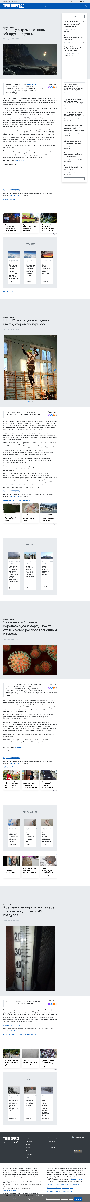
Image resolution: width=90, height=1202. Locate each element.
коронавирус (17, 767)
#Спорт (82, 42)
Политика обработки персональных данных (60, 1188)
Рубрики (38, 6)
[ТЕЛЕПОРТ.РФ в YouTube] (86, 1)
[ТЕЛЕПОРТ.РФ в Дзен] (81, 1)
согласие (30, 1195)
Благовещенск (25, 500)
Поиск (28, 1157)
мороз (15, 1034)
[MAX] (49, 87)
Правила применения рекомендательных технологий (63, 1184)
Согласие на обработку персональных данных (61, 1191)
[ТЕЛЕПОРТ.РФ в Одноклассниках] (78, 1)
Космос (6, 199)
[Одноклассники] (54, 87)
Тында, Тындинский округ (29, 1034)
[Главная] (13, 6)
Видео (28, 1144)
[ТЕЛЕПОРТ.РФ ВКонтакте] (76, 1)
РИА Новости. (20, 747)
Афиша (61, 6)
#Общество (29, 588)
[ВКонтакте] (51, 87)
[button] (28, 401)
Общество (7, 500)
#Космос (11, 281)
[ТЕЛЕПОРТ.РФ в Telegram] (74, 1)
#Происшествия (69, 55)
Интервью (29, 1141)
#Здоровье (12, 844)
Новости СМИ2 (8, 291)
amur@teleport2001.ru (9, 1190)
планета (13, 199)
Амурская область (49, 6)
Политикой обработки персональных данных (59, 1199)
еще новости (74, 179)
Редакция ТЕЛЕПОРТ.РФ (11, 190)
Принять (78, 1199)
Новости (29, 6)
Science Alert (31, 84)
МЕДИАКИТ (51, 1147)
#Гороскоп (67, 31)
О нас (27, 1151)
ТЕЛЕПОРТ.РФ (14, 195)
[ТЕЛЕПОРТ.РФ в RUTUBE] (83, 1)
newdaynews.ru (20, 160)
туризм (15, 500)
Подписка (29, 1154)
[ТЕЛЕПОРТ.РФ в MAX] (71, 1)
